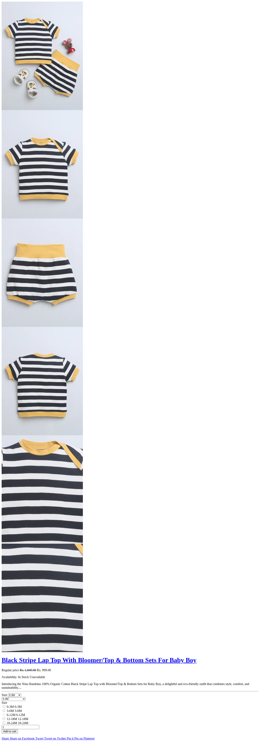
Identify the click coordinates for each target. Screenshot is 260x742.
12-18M (12, 719)
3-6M (10, 711)
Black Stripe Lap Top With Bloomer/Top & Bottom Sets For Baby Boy (99, 660)
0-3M (10, 706)
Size (5, 695)
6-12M (11, 715)
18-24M (12, 723)
